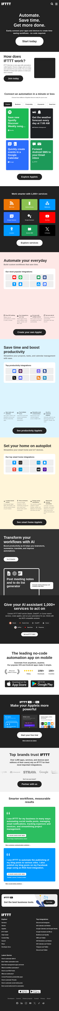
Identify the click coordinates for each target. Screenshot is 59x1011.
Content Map (5, 938)
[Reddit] (43, 1003)
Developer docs (6, 947)
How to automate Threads (9, 980)
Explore (4, 919)
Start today (29, 41)
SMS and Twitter (41, 938)
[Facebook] (17, 1003)
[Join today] (44, 68)
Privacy (43, 998)
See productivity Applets (29, 430)
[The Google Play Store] (42, 684)
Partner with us (29, 784)
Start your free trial (29, 735)
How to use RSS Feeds (8, 970)
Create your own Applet (29, 332)
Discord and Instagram (42, 922)
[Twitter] (34, 1003)
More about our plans (30, 740)
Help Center (5, 934)
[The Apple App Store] (17, 684)
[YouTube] (30, 1003)
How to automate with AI (9, 958)
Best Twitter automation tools (10, 961)
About (48, 998)
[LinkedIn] (21, 1003)
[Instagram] (26, 1003)
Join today (13, 78)
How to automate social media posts (12, 983)
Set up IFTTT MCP (29, 634)
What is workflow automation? (10, 967)
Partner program (27, 998)
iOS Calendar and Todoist (43, 944)
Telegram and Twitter (42, 947)
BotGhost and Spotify (42, 934)
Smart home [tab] (52, 104)
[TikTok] (39, 1003)
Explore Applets (29, 177)
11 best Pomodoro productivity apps (12, 977)
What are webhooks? (8, 974)
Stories (4, 925)
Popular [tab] (8, 104)
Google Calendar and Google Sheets (46, 928)
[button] (56, 4)
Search (4, 941)
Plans (3, 944)
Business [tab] (18, 104)
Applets (4, 928)
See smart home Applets (29, 522)
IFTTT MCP (5, 931)
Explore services (29, 243)
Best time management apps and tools (13, 964)
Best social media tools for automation (13, 986)
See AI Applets (11, 559)
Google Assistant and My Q (44, 931)
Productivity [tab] (29, 104)
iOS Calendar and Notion (43, 925)
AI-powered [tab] (40, 104)
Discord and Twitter (41, 950)
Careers (18, 998)
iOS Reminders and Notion (44, 941)
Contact (36, 998)
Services (4, 922)
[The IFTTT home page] (6, 3)
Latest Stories (7, 955)
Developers (11, 998)
